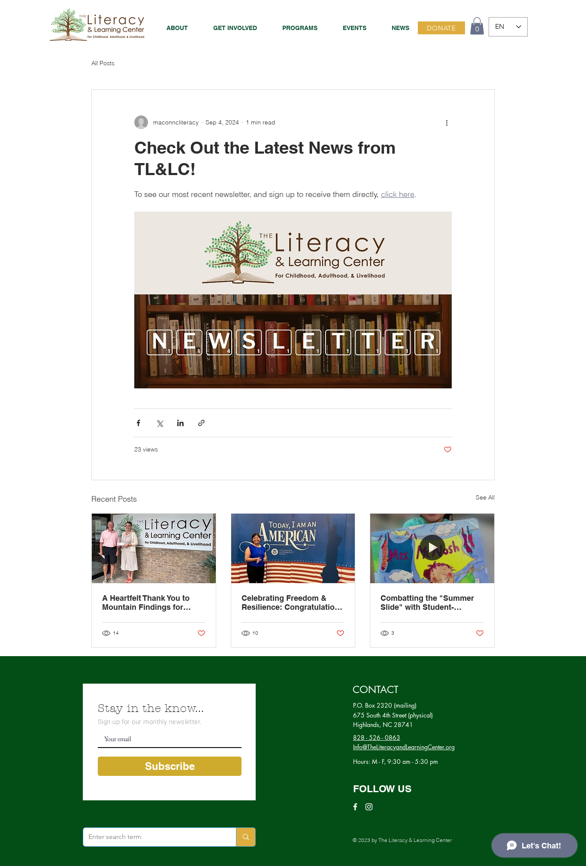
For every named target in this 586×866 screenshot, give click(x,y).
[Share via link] (201, 423)
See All (485, 497)
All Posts (103, 63)
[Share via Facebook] (138, 423)
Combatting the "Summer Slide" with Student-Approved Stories (427, 602)
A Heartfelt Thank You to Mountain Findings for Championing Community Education (149, 602)
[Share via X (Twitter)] (159, 423)
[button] (293, 28)
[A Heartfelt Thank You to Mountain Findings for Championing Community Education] (154, 548)
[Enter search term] (245, 837)
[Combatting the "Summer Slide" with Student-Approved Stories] (432, 548)
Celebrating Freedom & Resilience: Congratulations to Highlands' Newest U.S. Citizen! (293, 602)
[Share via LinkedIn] (180, 423)
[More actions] (446, 122)
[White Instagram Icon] (369, 806)
